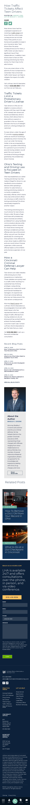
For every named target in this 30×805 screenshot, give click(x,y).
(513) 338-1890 (15, 86)
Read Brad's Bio (14, 472)
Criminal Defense (7, 693)
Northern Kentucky (21, 704)
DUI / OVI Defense (8, 695)
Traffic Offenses (7, 703)
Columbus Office (21, 702)
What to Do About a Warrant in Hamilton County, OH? (14, 377)
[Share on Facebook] (6, 24)
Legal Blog (19, 700)
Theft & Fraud (6, 701)
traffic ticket (16, 33)
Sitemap (4, 795)
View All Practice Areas (7, 706)
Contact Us (19, 698)
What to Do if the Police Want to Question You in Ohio (14, 356)
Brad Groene (14, 303)
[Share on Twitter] (10, 24)
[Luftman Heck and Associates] (13, 673)
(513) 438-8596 (12, 597)
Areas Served (20, 691)
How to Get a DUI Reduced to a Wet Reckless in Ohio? (14, 370)
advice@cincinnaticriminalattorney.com (15, 679)
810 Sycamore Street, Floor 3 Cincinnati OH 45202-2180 (6, 723)
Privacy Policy (6, 649)
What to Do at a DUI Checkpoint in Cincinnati (14, 363)
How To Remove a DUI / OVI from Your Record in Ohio (15, 350)
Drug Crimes (6, 697)
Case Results (20, 696)
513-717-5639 (6, 749)
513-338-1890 (6, 677)
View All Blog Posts (12, 382)
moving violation (18, 134)
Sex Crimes (5, 699)
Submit (7, 656)
